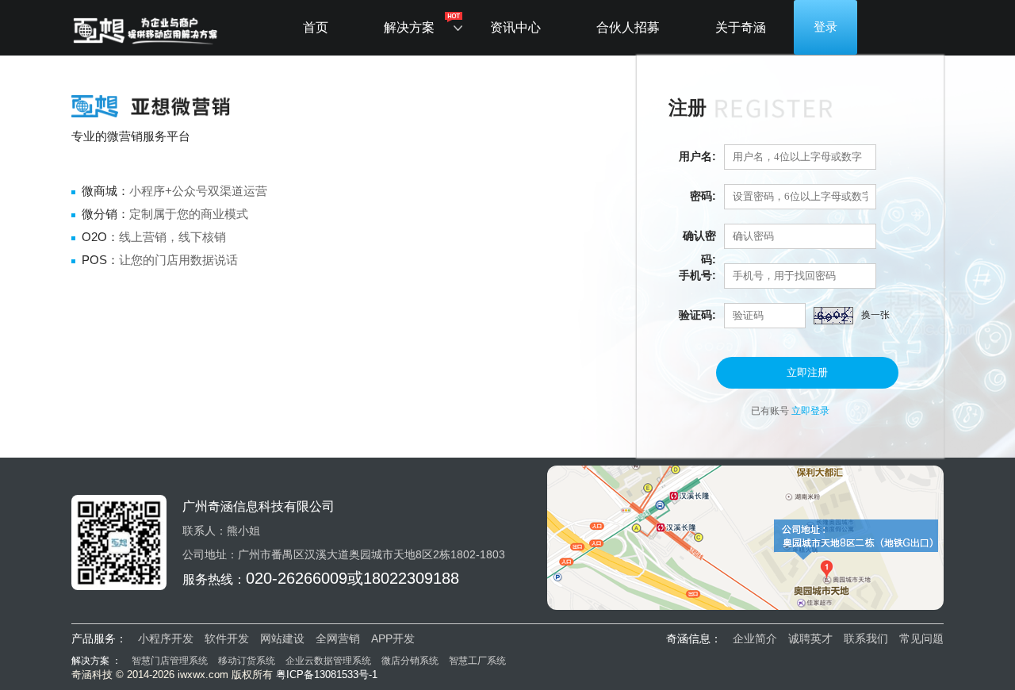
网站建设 (282, 638)
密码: (703, 196)
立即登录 (810, 410)
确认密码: (699, 238)
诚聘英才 (810, 638)
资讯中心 (515, 27)
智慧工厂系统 (477, 660)
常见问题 (921, 638)
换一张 (875, 314)
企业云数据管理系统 (328, 660)
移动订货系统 (246, 660)
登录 (825, 26)
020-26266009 (296, 578)
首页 (315, 27)
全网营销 (338, 638)
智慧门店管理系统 (171, 660)
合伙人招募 (628, 27)
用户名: (697, 156)
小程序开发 (165, 638)
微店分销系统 (410, 660)
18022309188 (411, 578)
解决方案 (409, 27)
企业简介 (755, 638)
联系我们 (866, 638)
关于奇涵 (740, 27)
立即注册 (807, 372)
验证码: (697, 315)
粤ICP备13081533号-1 (326, 674)
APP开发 (393, 638)
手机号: (697, 275)
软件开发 (227, 638)
